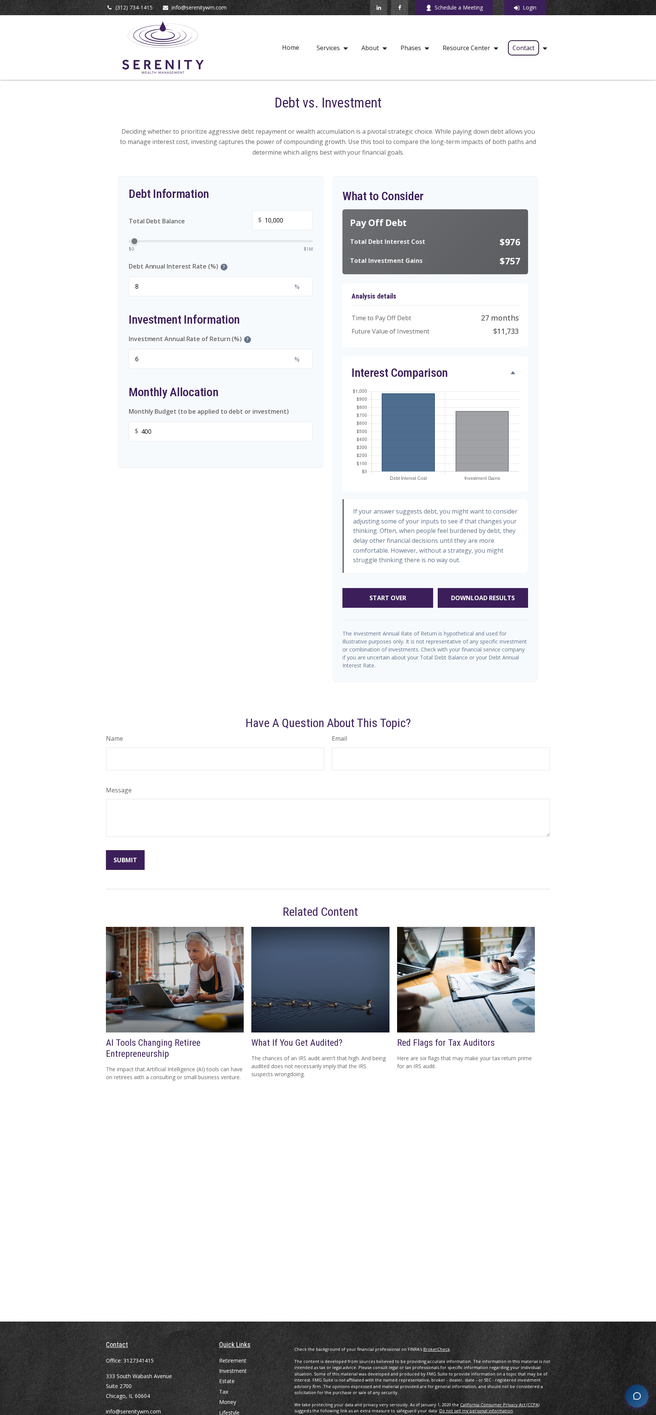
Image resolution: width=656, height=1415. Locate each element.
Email (339, 738)
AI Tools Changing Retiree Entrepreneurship (153, 1048)
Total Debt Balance (195, 220)
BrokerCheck (436, 1349)
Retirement (232, 1360)
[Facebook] (399, 7)
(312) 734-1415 (134, 7)
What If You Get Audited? (296, 1042)
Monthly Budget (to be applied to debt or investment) (209, 411)
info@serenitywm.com (199, 7)
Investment (233, 1370)
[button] (290, 48)
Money (227, 1402)
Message (119, 790)
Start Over (387, 598)
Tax (223, 1391)
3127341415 (138, 1360)
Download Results (483, 598)
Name (114, 738)
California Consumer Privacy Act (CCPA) (499, 1404)
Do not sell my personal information (476, 1410)
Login (529, 7)
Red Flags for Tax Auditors (446, 1042)
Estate (227, 1381)
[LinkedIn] (378, 7)
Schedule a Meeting (459, 7)
